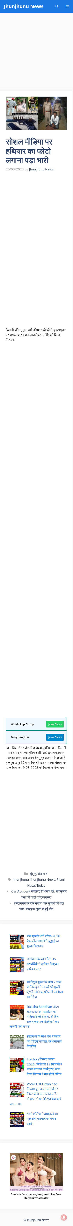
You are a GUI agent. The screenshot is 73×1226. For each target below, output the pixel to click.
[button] (57, 6)
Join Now (55, 724)
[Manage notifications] (64, 1217)
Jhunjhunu (21, 879)
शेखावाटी (43, 873)
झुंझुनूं (33, 873)
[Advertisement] (36, 52)
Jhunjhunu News (23, 6)
